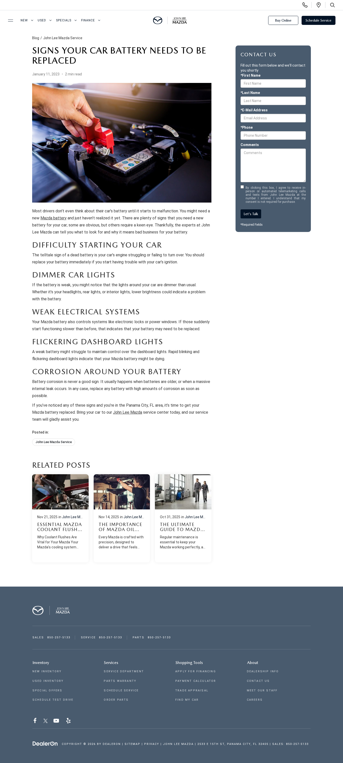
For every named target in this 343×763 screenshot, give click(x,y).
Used (42, 20)
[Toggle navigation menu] (8, 20)
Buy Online (283, 20)
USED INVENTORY (48, 681)
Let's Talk (251, 214)
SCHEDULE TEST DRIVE (53, 699)
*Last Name (250, 93)
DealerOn (112, 744)
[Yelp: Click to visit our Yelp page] (69, 721)
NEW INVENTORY (47, 671)
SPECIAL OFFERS (47, 690)
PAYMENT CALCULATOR (195, 681)
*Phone (247, 127)
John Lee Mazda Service (62, 38)
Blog (35, 38)
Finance (88, 20)
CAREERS (255, 699)
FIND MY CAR (187, 699)
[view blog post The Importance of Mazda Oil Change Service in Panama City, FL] (122, 518)
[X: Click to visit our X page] (45, 721)
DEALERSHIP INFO (263, 671)
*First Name (250, 75)
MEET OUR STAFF (262, 690)
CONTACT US (258, 681)
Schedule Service (318, 20)
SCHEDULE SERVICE (121, 690)
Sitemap (132, 744)
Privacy (151, 744)
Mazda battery (53, 218)
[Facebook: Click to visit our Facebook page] (35, 721)
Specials (63, 20)
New (24, 20)
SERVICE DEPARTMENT (124, 671)
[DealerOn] (45, 744)
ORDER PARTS (116, 699)
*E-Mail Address (254, 110)
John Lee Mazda (127, 412)
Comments (250, 145)
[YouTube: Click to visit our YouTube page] (56, 721)
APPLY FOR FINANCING (195, 671)
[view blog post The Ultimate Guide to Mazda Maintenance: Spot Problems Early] (183, 518)
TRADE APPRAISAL (191, 690)
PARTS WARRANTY (120, 681)
